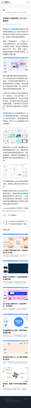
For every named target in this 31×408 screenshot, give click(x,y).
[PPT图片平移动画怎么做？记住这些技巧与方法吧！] (15, 241)
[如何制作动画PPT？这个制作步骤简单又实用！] (15, 348)
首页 (4, 10)
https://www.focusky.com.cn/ (15, 211)
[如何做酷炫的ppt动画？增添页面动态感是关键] (15, 321)
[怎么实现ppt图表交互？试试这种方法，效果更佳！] (15, 294)
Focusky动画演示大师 (18, 399)
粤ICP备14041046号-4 (19, 403)
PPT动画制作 (12, 215)
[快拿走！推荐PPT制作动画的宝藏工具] (15, 374)
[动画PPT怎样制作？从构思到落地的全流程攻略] (15, 267)
